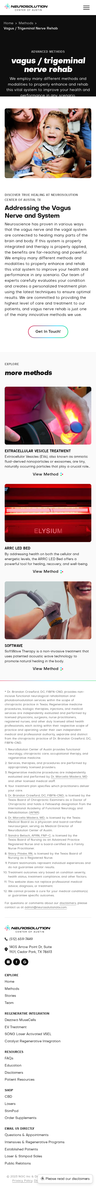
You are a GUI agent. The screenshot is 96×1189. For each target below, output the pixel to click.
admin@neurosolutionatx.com (46, 907)
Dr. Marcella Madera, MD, (26, 817)
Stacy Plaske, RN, (20, 853)
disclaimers (68, 903)
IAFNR (34, 812)
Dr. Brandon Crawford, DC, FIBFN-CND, (36, 795)
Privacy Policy (22, 1180)
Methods (26, 23)
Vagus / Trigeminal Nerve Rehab (31, 28)
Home (8, 23)
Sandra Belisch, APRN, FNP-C (29, 835)
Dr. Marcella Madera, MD (69, 776)
